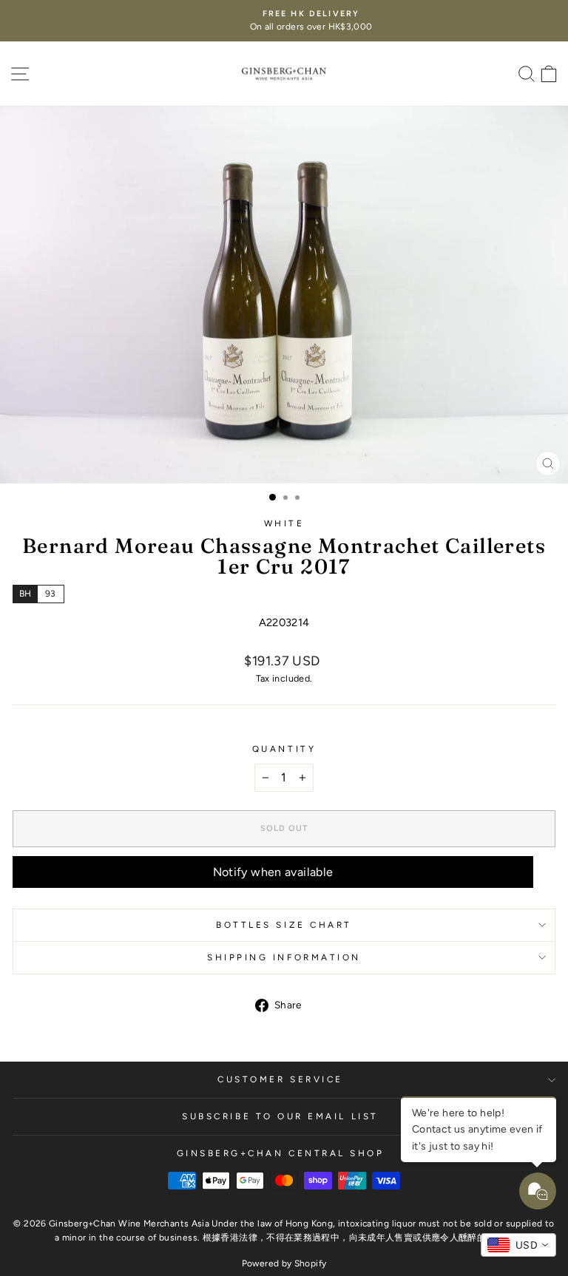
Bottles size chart (284, 925)
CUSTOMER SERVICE (280, 1079)
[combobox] (518, 1245)
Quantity (284, 749)
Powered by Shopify (284, 1263)
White (284, 523)
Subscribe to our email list (280, 1116)
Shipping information (284, 957)
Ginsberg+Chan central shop (281, 1153)
